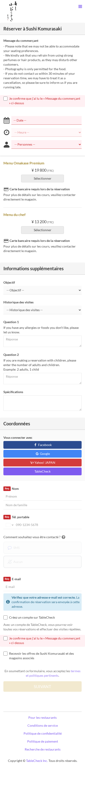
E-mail (13, 579)
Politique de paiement (42, 741)
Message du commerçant (20, 40)
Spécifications (13, 392)
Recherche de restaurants (43, 749)
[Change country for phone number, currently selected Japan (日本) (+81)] (9, 525)
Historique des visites (18, 302)
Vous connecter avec (17, 437)
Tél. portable (17, 517)
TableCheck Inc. (37, 761)
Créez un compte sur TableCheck (32, 617)
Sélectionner (42, 178)
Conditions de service (42, 725)
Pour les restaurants (42, 717)
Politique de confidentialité (43, 733)
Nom (12, 489)
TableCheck (42, 471)
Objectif (9, 282)
